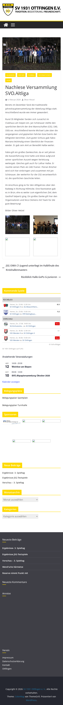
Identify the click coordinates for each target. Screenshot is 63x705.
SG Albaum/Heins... (31, 307)
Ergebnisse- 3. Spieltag (13, 472)
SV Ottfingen (14, 314)
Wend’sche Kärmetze (12, 566)
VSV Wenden (14, 340)
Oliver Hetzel (29, 99)
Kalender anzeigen (11, 381)
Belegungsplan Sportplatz (15, 397)
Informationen (44, 75)
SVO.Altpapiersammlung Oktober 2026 (31, 375)
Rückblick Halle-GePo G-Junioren (39, 277)
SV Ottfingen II (15, 307)
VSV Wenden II (15, 333)
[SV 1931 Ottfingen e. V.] (5, 24)
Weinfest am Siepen (22, 366)
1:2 (58, 311)
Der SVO (21, 75)
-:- (59, 330)
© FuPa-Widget (54, 344)
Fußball (31, 75)
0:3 (58, 304)
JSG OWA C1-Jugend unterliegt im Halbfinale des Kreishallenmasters (32, 267)
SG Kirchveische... (16, 326)
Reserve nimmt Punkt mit (15, 573)
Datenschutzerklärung (13, 661)
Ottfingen (7, 668)
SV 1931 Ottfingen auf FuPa (12, 349)
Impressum (7, 657)
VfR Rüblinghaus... (29, 314)
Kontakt (6, 665)
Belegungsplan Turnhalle (14, 405)
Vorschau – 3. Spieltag (13, 482)
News (8, 80)
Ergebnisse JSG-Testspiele (15, 477)
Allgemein (10, 75)
